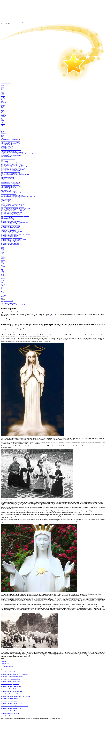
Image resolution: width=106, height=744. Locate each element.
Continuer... (52, 315)
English (2, 89)
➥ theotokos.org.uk (5, 663)
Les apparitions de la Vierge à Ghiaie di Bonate (11, 238)
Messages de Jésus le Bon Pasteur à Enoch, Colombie (13, 163)
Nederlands (3, 102)
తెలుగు (2, 120)
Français (2, 93)
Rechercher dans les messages (7, 177)
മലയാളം (3, 124)
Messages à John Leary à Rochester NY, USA (11, 173)
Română (2, 106)
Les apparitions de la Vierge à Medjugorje (10, 241)
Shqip (2, 107)
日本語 (2, 135)
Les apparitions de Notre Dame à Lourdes (10, 226)
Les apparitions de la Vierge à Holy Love (10, 243)
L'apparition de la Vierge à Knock (8, 230)
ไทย (2, 125)
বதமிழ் (2, 119)
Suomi (2, 109)
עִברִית (2, 132)
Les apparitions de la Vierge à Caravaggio (10, 221)
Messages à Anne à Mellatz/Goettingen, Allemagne (12, 165)
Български (3, 115)
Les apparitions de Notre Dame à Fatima (10, 232)
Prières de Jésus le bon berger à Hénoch (10, 142)
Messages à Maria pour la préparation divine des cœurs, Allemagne (16, 166)
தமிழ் (2, 279)
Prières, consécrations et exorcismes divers (10, 141)
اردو (2, 129)
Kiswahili (3, 98)
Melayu (2, 101)
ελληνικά (3, 114)
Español (2, 90)
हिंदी (1, 127)
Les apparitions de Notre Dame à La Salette (10, 225)
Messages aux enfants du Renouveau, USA (10, 172)
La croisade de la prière (6, 147)
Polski (2, 103)
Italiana (2, 97)
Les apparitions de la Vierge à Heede (9, 236)
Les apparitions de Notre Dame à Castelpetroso (11, 231)
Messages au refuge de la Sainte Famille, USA (11, 170)
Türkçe (2, 112)
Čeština (2, 87)
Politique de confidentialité (7, 301)
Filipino (2, 92)
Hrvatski (2, 94)
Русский (3, 116)
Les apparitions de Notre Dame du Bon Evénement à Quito (14, 222)
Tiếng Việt (3, 111)
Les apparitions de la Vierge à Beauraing (10, 235)
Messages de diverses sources (7, 175)
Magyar (2, 99)
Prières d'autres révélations (7, 146)
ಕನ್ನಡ (2, 122)
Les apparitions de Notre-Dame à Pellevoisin (11, 229)
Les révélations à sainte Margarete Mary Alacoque (12, 223)
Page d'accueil (4, 179)
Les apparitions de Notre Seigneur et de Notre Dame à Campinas (15, 234)
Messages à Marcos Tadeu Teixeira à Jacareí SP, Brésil (13, 168)
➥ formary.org (4, 661)
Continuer (77, 325)
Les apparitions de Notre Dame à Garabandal (11, 240)
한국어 (2, 136)
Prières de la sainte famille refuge (8, 144)
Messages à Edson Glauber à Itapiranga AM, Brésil (12, 169)
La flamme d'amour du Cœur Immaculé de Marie (12, 152)
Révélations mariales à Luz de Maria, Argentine (11, 164)
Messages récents (4, 161)
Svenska (2, 110)
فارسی (2, 131)
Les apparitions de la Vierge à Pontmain (10, 227)
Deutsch (2, 88)
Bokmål (2, 85)
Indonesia (3, 96)
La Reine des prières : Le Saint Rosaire (10, 139)
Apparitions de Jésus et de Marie (8, 159)
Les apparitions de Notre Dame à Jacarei (10, 244)
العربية (2, 128)
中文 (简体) (3, 133)
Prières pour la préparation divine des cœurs (10, 143)
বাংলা (1, 118)
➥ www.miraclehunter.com (7, 666)
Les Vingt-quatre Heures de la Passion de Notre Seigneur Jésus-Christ (18, 153)
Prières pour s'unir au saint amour (8, 151)
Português (3, 105)
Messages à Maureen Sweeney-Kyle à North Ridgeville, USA (15, 174)
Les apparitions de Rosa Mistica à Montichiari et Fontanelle (14, 239)
